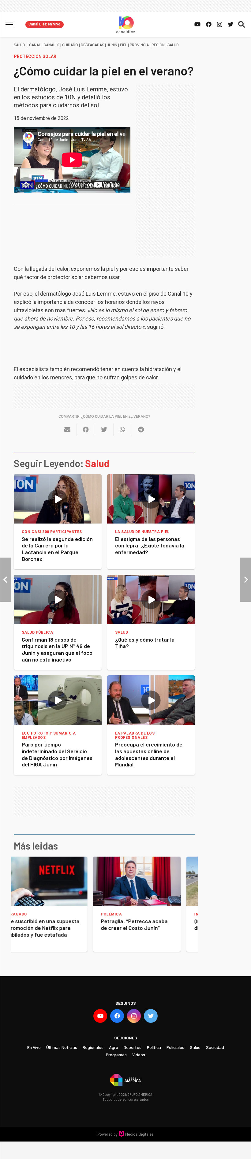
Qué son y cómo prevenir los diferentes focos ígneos (149, 924)
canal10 (51, 45)
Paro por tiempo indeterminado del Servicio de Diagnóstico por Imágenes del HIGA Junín (57, 754)
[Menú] (9, 24)
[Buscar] (241, 24)
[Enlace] (125, 24)
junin (112, 45)
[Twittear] (104, 430)
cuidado (70, 45)
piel (123, 45)
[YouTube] (197, 24)
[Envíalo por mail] (67, 430)
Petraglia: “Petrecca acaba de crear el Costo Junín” (55, 924)
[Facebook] (209, 24)
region (158, 45)
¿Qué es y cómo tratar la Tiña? (144, 643)
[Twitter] (230, 24)
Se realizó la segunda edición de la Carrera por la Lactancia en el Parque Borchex (57, 548)
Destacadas (92, 45)
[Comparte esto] (86, 430)
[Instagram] (219, 24)
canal (35, 45)
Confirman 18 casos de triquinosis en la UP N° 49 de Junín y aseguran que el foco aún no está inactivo (57, 649)
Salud (19, 45)
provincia (139, 45)
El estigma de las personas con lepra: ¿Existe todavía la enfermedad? (149, 545)
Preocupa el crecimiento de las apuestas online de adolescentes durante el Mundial (148, 754)
